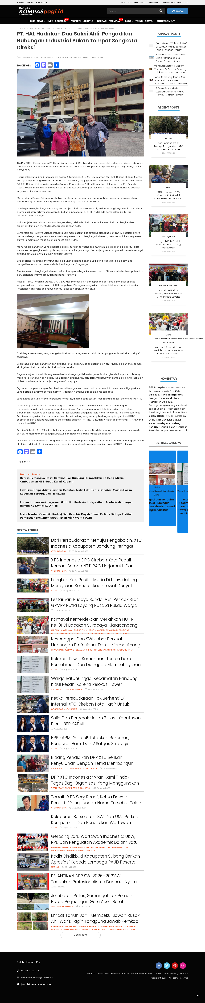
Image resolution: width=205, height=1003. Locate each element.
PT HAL (92, 57)
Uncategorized (168, 237)
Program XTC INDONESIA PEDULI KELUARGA (74, 768)
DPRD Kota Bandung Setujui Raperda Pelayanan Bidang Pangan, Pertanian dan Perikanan (168, 423)
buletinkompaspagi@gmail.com (37, 977)
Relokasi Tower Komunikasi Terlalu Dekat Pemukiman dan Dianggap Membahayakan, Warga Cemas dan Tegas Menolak (96, 665)
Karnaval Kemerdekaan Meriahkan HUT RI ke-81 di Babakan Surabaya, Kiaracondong (94, 622)
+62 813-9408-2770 (30, 970)
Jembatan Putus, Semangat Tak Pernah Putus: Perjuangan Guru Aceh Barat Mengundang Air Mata (91, 902)
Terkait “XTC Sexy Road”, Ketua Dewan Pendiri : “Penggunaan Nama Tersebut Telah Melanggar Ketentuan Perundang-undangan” (96, 806)
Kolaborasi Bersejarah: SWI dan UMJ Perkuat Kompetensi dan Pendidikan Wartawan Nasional (95, 823)
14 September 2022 (28, 57)
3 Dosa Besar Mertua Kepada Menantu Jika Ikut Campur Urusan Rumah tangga (170, 93)
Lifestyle (88, 21)
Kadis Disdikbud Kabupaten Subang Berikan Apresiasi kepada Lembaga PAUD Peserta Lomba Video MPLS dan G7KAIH (95, 862)
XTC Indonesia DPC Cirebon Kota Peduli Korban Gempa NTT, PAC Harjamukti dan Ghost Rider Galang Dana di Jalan (92, 566)
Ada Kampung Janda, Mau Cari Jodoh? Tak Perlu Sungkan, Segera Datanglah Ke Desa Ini (171, 81)
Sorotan (192, 339)
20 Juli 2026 (59, 887)
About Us (91, 973)
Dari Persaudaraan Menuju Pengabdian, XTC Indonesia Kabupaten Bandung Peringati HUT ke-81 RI (96, 546)
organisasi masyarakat (64, 709)
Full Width (41, 2)
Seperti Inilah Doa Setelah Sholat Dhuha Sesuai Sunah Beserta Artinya (171, 58)
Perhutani (67, 57)
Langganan (178, 11)
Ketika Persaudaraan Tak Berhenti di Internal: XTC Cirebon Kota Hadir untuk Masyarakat (90, 704)
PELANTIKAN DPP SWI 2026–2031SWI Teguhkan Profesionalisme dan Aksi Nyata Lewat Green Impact (94, 882)
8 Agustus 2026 (69, 669)
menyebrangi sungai (62, 906)
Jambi (58, 57)
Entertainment (166, 21)
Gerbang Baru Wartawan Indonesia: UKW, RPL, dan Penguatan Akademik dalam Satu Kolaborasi (94, 842)
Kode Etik (115, 973)
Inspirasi (101, 21)
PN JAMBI (83, 57)
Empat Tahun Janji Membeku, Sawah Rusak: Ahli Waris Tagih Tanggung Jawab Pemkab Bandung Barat (95, 921)
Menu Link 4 (169, 2)
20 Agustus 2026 (80, 551)
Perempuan (115, 21)
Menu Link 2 (139, 2)
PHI (75, 57)
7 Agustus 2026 (61, 729)
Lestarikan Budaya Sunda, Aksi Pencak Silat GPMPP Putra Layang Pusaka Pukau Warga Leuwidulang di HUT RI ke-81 (94, 605)
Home (32, 21)
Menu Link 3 (154, 2)
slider (185, 339)
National (168, 138)
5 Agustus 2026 (109, 768)
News (40, 21)
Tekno (139, 21)
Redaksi (158, 973)
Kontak (21, 2)
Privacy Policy (171, 973)
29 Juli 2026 (70, 867)
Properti (75, 21)
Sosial (171, 343)
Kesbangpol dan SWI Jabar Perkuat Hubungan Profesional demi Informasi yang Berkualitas (95, 645)
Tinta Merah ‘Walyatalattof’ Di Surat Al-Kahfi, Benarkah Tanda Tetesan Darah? (171, 47)
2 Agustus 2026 (69, 827)
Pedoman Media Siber (142, 973)
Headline (164, 339)
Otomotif (60, 21)
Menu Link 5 (182, 2)
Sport (175, 286)
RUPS (100, 57)
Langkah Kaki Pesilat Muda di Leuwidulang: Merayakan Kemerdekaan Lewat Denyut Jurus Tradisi (94, 586)
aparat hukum (47, 57)
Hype (50, 21)
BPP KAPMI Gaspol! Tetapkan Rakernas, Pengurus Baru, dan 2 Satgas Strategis (90, 741)
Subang (55, 867)
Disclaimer (103, 973)
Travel (149, 21)
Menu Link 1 (126, 2)
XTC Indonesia (58, 551)
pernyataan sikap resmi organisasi (70, 788)
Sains (128, 21)
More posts (80, 935)
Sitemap (30, 2)
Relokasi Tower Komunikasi (66, 689)
